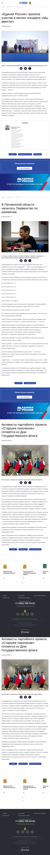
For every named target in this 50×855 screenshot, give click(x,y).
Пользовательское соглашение (25, 622)
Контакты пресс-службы (24, 597)
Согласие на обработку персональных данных (25, 625)
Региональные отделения (40, 595)
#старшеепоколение (35, 549)
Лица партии (21, 595)
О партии (4, 595)
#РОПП (18, 383)
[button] (22, 582)
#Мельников (37, 154)
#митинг (13, 154)
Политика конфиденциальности (25, 623)
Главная (3, 6)
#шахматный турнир (29, 383)
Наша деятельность (11, 6)
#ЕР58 (13, 549)
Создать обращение (24, 168)
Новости (18, 6)
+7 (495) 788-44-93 (25, 603)
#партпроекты (23, 549)
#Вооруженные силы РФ (25, 154)
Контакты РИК (5, 597)
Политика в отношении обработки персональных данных (25, 624)
